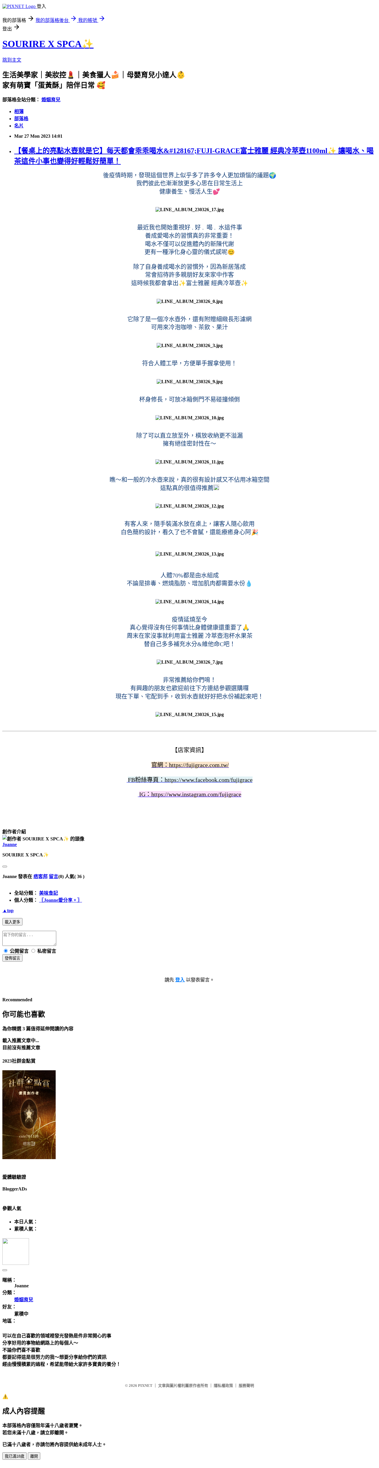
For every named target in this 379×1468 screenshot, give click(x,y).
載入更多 (12, 922)
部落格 (21, 118)
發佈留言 (12, 958)
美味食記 (48, 893)
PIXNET (145, 1385)
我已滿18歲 (14, 1456)
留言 (53, 876)
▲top (8, 910)
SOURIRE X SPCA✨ (48, 43)
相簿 (19, 111)
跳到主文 (11, 59)
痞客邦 (40, 876)
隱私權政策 (223, 1385)
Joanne (9, 844)
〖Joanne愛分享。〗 (60, 900)
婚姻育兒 (50, 99)
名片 (19, 125)
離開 (34, 1456)
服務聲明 (246, 1385)
